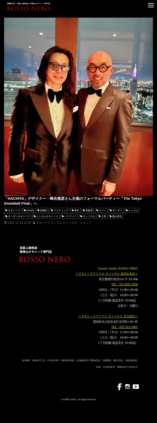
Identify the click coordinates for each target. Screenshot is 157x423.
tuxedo (30, 210)
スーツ (102, 210)
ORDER (106, 360)
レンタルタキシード (47, 216)
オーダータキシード (19, 216)
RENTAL (118, 360)
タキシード (14, 210)
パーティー (70, 216)
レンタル (133, 210)
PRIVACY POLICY (127, 367)
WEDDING (131, 360)
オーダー (117, 210)
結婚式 (43, 210)
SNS (98, 367)
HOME (26, 360)
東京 (76, 210)
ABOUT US (38, 360)
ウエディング (61, 210)
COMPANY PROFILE (88, 360)
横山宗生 (117, 216)
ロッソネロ (89, 216)
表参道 (89, 210)
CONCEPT (53, 360)
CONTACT (109, 367)
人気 (103, 216)
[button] (151, 5)
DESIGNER (67, 360)
